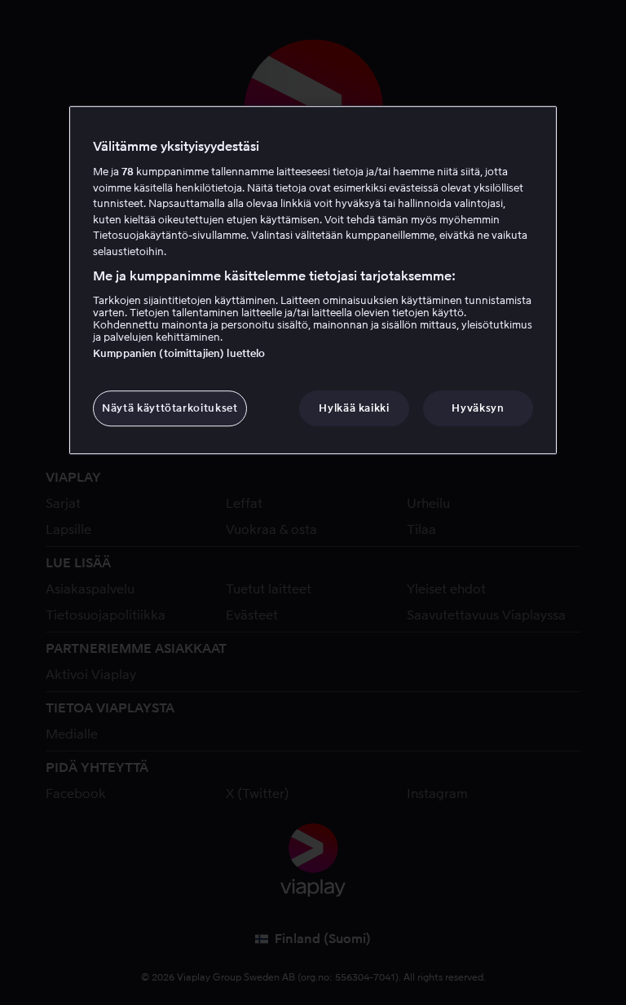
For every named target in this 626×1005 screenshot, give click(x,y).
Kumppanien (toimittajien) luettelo (179, 353)
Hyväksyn (478, 408)
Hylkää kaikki (354, 408)
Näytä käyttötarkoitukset (170, 408)
